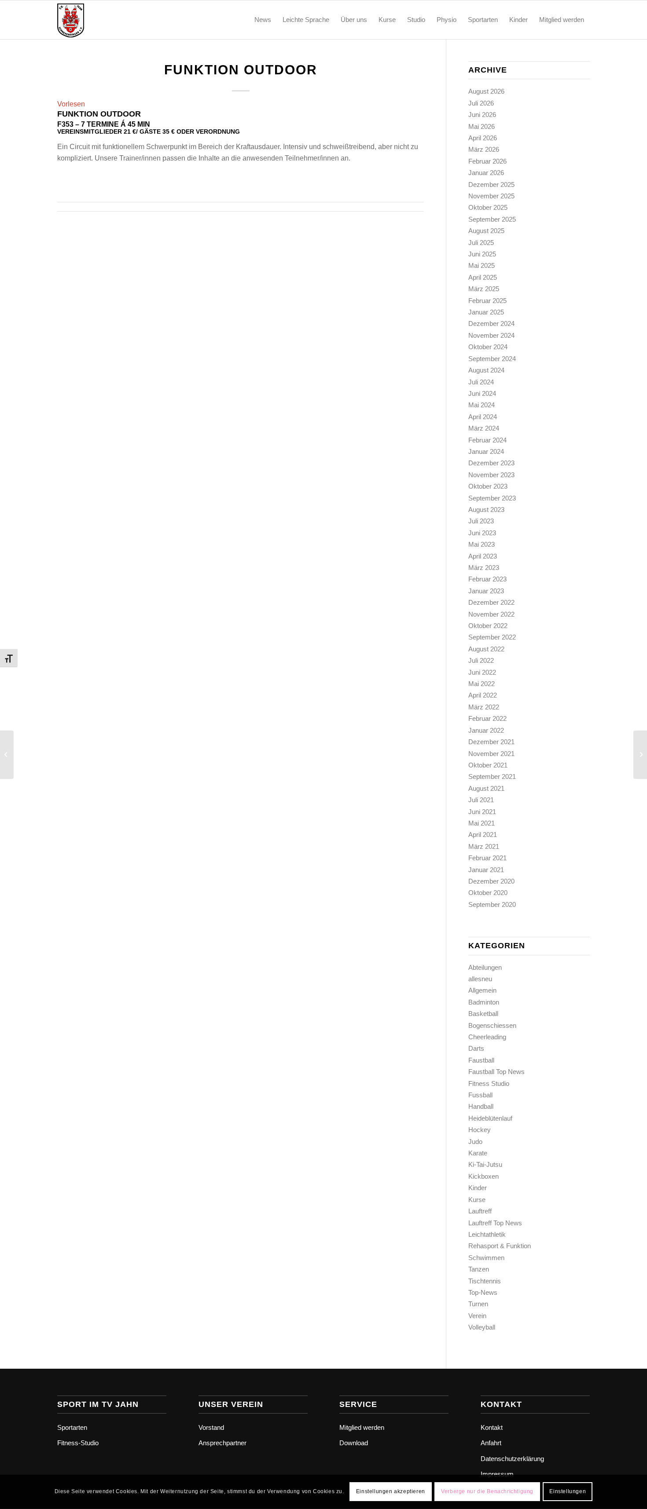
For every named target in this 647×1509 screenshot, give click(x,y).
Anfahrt (491, 1443)
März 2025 (483, 288)
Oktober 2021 (487, 765)
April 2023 (482, 556)
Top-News (482, 1292)
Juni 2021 (482, 811)
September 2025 (492, 219)
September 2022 (492, 637)
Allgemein (482, 990)
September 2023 (492, 498)
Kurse (476, 1199)
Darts (476, 1048)
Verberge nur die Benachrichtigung (487, 1492)
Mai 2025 (481, 265)
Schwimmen (486, 1257)
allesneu (480, 979)
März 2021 (483, 846)
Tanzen (478, 1269)
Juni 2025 (482, 254)
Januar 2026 (486, 172)
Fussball (480, 1095)
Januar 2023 (486, 591)
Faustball (481, 1060)
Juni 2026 (482, 114)
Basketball (483, 1013)
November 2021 (491, 753)
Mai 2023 (481, 544)
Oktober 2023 (487, 486)
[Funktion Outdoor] (7, 755)
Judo (475, 1141)
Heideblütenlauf (490, 1118)
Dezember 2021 (491, 741)
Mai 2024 (481, 405)
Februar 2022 (487, 718)
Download (353, 1443)
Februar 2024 (487, 440)
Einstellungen (567, 1492)
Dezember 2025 (491, 184)
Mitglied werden (361, 1427)
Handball (480, 1106)
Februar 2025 (487, 300)
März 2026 (483, 149)
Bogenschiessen (492, 1025)
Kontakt (492, 1427)
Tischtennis (484, 1281)
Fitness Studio (488, 1083)
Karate (477, 1153)
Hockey (479, 1129)
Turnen (478, 1304)
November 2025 (491, 196)
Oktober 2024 (487, 347)
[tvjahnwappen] (99, 19)
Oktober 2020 (487, 892)
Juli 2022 (481, 660)
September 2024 (492, 358)
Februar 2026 (487, 161)
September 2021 (492, 776)
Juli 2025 (481, 242)
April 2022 (482, 695)
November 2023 (491, 475)
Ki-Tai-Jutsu (485, 1164)
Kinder (477, 1187)
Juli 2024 (481, 382)
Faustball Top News (496, 1071)
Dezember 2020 (491, 881)
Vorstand (211, 1427)
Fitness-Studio (78, 1443)
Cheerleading (487, 1037)
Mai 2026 (481, 126)
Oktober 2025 (487, 207)
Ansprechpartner (222, 1443)
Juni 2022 (482, 672)
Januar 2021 (486, 869)
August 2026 (486, 91)
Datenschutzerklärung (512, 1458)
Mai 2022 (481, 683)
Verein (477, 1315)
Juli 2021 (481, 800)
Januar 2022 (486, 730)
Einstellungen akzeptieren (390, 1492)
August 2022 (486, 649)
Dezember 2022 (491, 602)
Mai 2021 (481, 823)
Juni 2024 (482, 393)
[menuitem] (263, 19)
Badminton (483, 1002)
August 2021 (486, 788)
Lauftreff (480, 1211)
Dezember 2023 (491, 463)
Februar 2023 (487, 579)
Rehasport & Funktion (499, 1246)
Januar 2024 (486, 451)
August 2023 (486, 509)
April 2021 (482, 834)
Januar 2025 (486, 312)
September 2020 (492, 904)
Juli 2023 (481, 521)
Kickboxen (483, 1176)
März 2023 (483, 567)
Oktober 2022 (487, 625)
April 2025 (482, 277)
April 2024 (482, 416)
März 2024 (483, 428)
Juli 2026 (481, 103)
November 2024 (491, 335)
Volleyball (481, 1327)
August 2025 (486, 230)
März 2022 (483, 707)
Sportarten (72, 1427)
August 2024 (486, 370)
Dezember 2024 (491, 323)
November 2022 (491, 614)
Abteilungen (485, 967)
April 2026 (482, 138)
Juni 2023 (482, 533)
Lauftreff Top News (495, 1223)
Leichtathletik (487, 1234)
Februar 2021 (487, 858)
